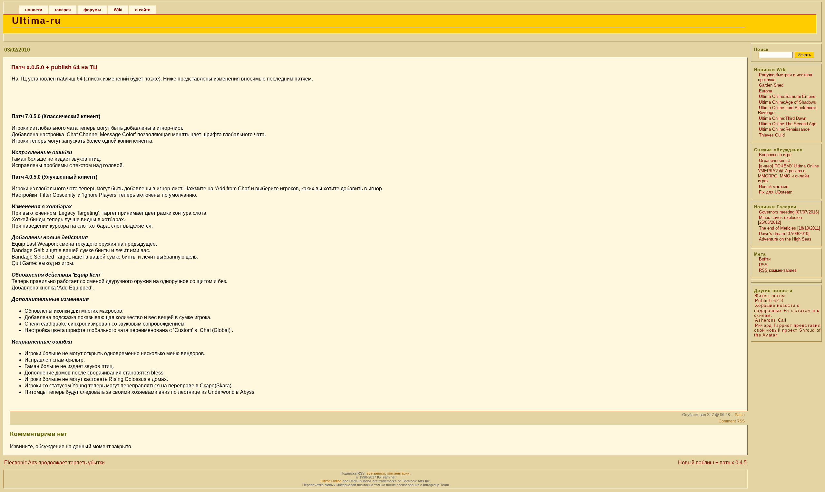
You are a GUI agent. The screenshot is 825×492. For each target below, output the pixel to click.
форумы (92, 9)
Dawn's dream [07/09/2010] (784, 233)
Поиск (761, 49)
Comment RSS (732, 421)
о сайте (142, 9)
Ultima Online (331, 481)
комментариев (778, 270)
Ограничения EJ (775, 160)
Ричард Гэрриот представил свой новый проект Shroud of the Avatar (787, 330)
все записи (376, 473)
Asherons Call (771, 320)
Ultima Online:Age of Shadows (787, 102)
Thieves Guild (772, 135)
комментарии (398, 473)
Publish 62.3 (769, 300)
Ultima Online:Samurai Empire (787, 96)
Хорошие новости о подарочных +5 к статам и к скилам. (786, 310)
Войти (765, 259)
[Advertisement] (374, 97)
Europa (765, 91)
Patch (740, 414)
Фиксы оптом (770, 295)
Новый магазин (773, 186)
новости (33, 9)
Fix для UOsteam (775, 192)
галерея (63, 9)
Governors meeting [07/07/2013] (789, 212)
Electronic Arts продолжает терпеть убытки (54, 462)
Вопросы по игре (775, 154)
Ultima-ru (37, 20)
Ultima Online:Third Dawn (782, 118)
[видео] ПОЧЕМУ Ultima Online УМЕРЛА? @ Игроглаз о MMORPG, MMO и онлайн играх (788, 173)
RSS (763, 264)
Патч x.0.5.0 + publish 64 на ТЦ (54, 67)
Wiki (118, 9)
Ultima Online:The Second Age (787, 123)
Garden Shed (771, 85)
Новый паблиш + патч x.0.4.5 (712, 462)
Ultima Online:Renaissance (784, 129)
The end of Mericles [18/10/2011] (789, 228)
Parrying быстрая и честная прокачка (785, 77)
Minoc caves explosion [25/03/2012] (780, 220)
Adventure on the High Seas (785, 239)
